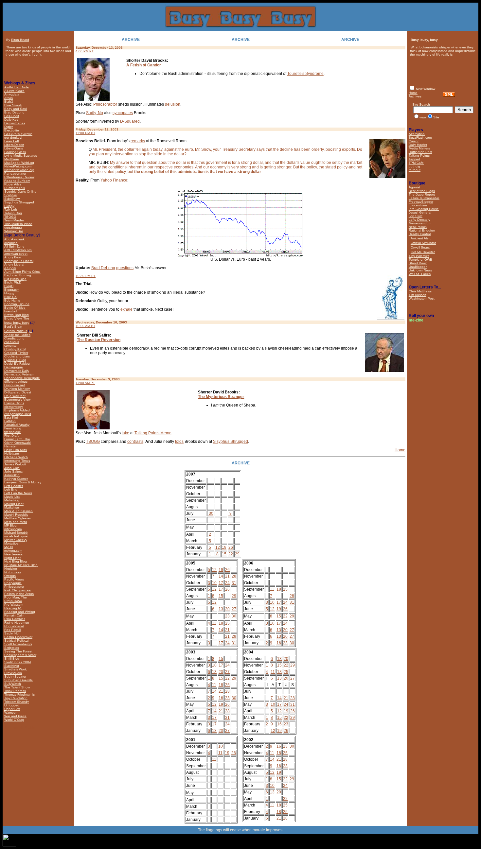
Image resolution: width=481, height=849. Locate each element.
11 (214, 623)
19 (224, 547)
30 (210, 513)
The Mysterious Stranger (221, 396)
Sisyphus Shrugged (230, 441)
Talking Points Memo (152, 433)
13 (221, 609)
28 (234, 576)
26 (230, 547)
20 (227, 609)
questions (125, 268)
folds (179, 441)
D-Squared (130, 121)
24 (227, 582)
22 (230, 554)
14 (221, 576)
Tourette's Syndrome (305, 73)
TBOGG (93, 441)
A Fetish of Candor (143, 65)
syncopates (123, 113)
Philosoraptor (105, 104)
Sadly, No (94, 113)
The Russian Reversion (98, 340)
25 (227, 623)
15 (224, 554)
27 (234, 609)
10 (214, 582)
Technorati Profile (19, 727)
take (125, 433)
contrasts (135, 441)
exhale (126, 309)
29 (237, 554)
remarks (138, 141)
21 (227, 576)
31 (234, 582)
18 (221, 623)
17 (221, 582)
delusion (172, 104)
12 (217, 547)
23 (227, 616)
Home (400, 450)
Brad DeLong (103, 268)
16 (278, 643)
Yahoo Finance (113, 180)
